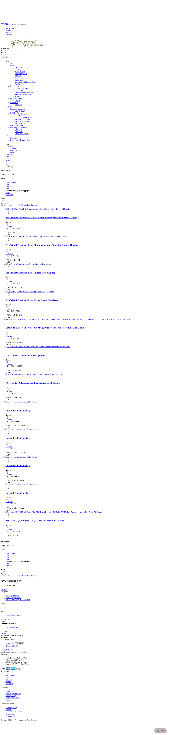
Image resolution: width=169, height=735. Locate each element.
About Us (13, 148)
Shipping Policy (11, 708)
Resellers (9, 154)
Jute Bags (12, 596)
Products (9, 162)
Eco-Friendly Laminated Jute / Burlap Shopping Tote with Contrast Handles (42, 245)
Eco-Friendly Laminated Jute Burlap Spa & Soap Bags (32, 300)
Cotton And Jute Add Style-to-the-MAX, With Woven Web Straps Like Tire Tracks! (45, 328)
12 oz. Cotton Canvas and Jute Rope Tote (25, 355)
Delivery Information (13, 694)
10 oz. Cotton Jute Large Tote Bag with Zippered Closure (33, 383)
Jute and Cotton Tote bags (18, 410)
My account (10, 28)
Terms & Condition (13, 698)
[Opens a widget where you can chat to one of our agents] (160, 731)
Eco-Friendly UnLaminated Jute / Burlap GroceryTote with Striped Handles (41, 217)
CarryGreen (13, 615)
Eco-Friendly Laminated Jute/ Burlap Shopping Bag (30, 273)
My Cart (9, 32)
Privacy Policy (15, 150)
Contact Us (10, 157)
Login (8, 678)
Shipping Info (11, 716)
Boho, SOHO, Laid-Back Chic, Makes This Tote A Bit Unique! (35, 520)
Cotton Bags (13, 598)
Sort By (4, 205)
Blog (12, 146)
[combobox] (11, 55)
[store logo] (27, 48)
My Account (10, 675)
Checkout (9, 35)
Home (8, 160)
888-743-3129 (7, 24)
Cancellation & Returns (14, 712)
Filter (3, 621)
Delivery (9, 710)
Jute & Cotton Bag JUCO (18, 600)
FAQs (12, 152)
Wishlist (8, 30)
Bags (7, 165)
